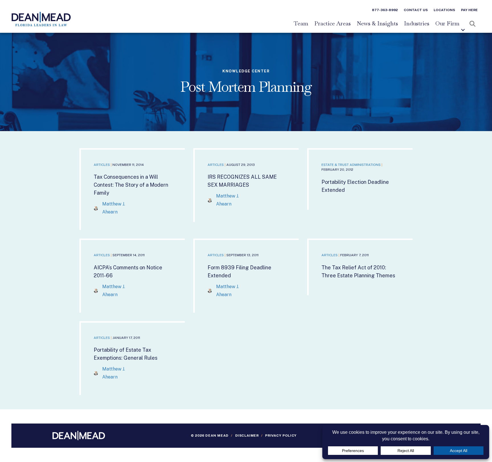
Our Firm (447, 23)
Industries (416, 23)
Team (301, 23)
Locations (444, 10)
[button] (463, 30)
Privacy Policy (280, 435)
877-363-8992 (385, 10)
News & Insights (377, 23)
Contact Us (416, 10)
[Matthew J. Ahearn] (96, 208)
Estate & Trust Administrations (351, 165)
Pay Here (469, 10)
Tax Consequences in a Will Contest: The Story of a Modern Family (131, 185)
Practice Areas (332, 23)
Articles (102, 165)
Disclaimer (247, 435)
